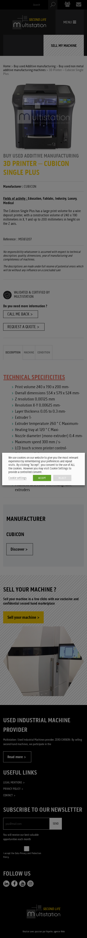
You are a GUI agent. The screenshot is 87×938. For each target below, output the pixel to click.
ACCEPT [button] (42, 478)
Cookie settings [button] (17, 478)
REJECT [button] (62, 478)
